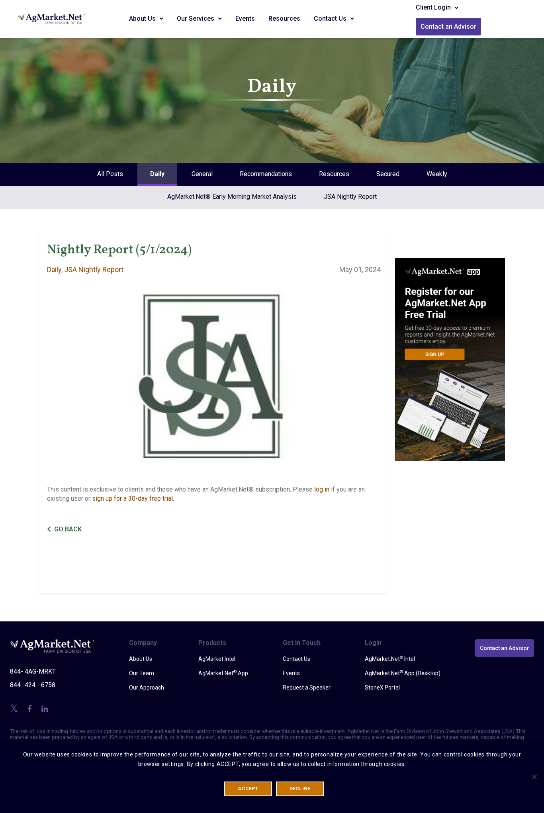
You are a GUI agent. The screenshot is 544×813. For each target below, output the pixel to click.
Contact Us (331, 18)
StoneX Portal (382, 687)
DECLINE (300, 788)
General (202, 174)
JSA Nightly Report (350, 196)
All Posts (110, 174)
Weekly (437, 174)
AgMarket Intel (216, 659)
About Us (143, 18)
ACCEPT (248, 788)
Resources (284, 18)
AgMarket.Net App (223, 672)
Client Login (434, 7)
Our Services (196, 18)
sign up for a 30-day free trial (132, 498)
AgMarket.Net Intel (390, 658)
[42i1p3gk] (450, 354)
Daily (157, 174)
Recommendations (266, 174)
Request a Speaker (307, 687)
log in (321, 489)
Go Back (68, 529)
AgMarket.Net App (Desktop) (402, 672)
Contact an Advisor (448, 26)
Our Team (141, 673)
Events (245, 18)
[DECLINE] (534, 777)
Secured (387, 174)
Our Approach (146, 687)
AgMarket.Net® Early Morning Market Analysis (232, 196)
